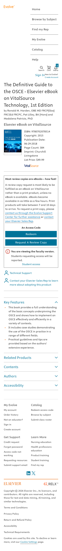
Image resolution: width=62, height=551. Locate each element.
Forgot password (13, 446)
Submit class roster (41, 419)
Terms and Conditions (16, 507)
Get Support (12, 437)
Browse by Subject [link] (44, 19)
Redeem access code (42, 410)
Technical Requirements (17, 532)
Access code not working (12, 453)
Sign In (40, 75)
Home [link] (36, 9)
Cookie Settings (28, 541)
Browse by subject (41, 414)
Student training (40, 460)
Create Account (51, 77)
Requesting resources (15, 460)
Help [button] (35, 59)
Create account (12, 429)
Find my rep (37, 465)
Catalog (36, 405)
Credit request (11, 442)
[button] (31, 302)
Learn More (38, 437)
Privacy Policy (11, 513)
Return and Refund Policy (17, 519)
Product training (40, 455)
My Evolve (10, 405)
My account (10, 410)
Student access (31, 264)
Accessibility (10, 525)
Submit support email (15, 465)
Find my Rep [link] (40, 29)
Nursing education (41, 442)
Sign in (7, 424)
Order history (11, 414)
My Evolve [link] (38, 39)
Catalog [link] (37, 49)
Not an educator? (13, 419)
